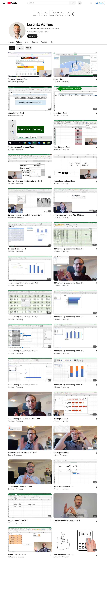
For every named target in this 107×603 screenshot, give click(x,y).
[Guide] (4, 3)
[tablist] (53, 42)
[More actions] (51, 79)
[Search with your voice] (80, 3)
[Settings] (91, 3)
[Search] (72, 3)
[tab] (11, 42)
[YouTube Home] (12, 3)
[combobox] (49, 3)
